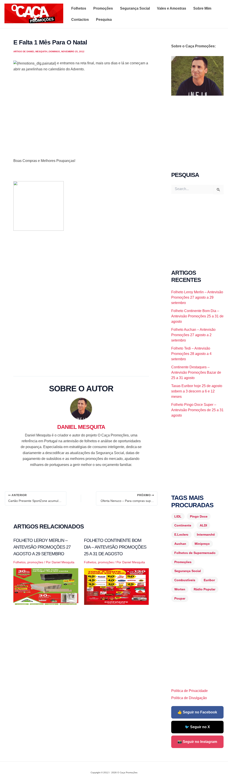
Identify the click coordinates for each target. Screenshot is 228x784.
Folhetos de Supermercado (195, 553)
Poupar (179, 598)
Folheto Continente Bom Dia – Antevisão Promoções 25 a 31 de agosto (115, 547)
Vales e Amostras (171, 8)
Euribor (209, 580)
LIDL (177, 516)
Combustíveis (184, 580)
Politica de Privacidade (189, 691)
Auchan (180, 543)
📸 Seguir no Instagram (197, 742)
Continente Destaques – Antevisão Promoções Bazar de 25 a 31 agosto (196, 372)
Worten (179, 589)
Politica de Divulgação (189, 698)
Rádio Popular (204, 589)
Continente (182, 525)
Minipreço (202, 543)
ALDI (203, 525)
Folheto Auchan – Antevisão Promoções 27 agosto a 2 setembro (193, 335)
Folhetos (78, 8)
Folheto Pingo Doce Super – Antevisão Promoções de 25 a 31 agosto (197, 410)
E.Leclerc (181, 534)
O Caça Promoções (8, 24)
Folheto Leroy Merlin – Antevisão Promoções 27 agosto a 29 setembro (42, 547)
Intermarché (206, 534)
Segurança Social (135, 8)
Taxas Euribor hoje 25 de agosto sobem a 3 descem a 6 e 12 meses (196, 391)
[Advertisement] (81, 121)
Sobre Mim (202, 8)
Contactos (80, 19)
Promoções (103, 8)
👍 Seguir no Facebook (197, 712)
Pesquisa (104, 19)
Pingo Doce (199, 516)
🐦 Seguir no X (197, 727)
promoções (35, 562)
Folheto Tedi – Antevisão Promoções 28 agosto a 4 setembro (191, 353)
